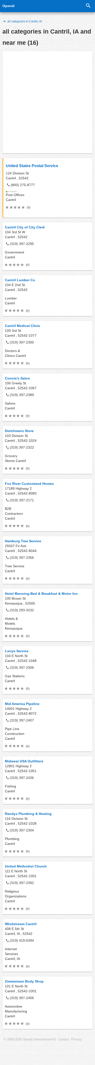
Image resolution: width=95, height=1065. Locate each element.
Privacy (76, 1039)
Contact (63, 1039)
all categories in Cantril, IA (24, 21)
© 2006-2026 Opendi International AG (30, 1039)
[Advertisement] (47, 102)
